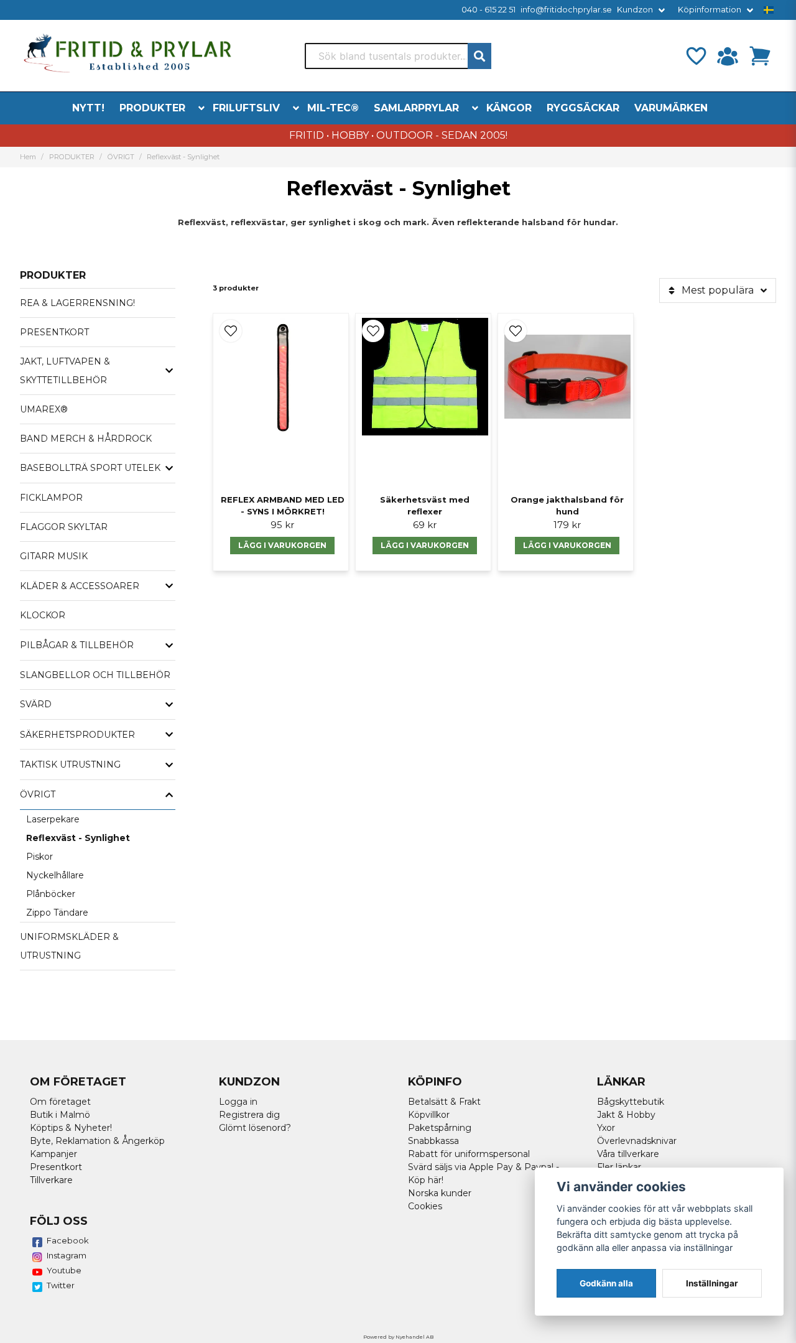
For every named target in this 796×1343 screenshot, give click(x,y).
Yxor (606, 1127)
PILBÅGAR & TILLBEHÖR (77, 645)
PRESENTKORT (54, 332)
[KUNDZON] (727, 56)
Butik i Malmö (60, 1114)
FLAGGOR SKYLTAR (64, 526)
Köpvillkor (429, 1114)
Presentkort (56, 1167)
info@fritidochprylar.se (566, 9)
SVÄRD (36, 704)
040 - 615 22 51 (488, 9)
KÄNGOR (509, 108)
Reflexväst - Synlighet (78, 837)
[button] (768, 9)
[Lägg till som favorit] (695, 56)
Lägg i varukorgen (282, 545)
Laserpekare (53, 819)
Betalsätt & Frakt (444, 1101)
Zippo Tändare (57, 912)
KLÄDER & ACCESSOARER (79, 586)
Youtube (64, 1270)
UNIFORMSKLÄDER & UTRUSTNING (69, 946)
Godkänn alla (606, 1283)
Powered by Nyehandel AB (398, 1337)
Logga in (238, 1101)
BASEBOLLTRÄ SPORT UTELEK (90, 467)
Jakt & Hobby (626, 1114)
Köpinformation (709, 9)
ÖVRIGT (121, 156)
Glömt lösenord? (255, 1127)
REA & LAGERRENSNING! (77, 303)
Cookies (425, 1206)
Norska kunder (439, 1193)
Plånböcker (50, 893)
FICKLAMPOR (51, 497)
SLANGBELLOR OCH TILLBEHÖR (95, 675)
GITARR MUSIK (54, 556)
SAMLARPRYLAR (416, 108)
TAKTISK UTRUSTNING (70, 764)
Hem (28, 156)
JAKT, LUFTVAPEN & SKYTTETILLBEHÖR (65, 371)
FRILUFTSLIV (246, 108)
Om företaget (60, 1101)
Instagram (66, 1255)
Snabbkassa (433, 1140)
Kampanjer (53, 1153)
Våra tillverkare (628, 1153)
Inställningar (712, 1283)
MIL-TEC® (333, 108)
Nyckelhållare (55, 875)
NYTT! (88, 108)
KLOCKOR (42, 615)
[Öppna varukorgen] (760, 56)
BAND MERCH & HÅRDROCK (86, 438)
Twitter (61, 1285)
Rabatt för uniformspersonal (469, 1153)
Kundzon (635, 9)
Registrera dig (249, 1114)
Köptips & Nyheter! (71, 1127)
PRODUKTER (152, 108)
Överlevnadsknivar (637, 1140)
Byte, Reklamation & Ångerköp (97, 1140)
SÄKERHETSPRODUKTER (77, 734)
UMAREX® (44, 409)
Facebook (68, 1240)
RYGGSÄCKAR (583, 108)
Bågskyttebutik (630, 1101)
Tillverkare (51, 1180)
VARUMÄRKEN (671, 108)
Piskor (39, 856)
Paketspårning (439, 1127)
